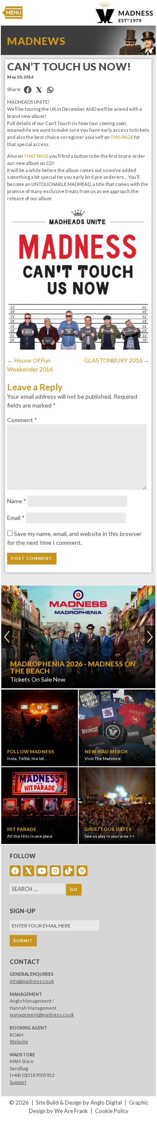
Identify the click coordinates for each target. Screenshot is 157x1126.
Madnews (36, 40)
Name (16, 500)
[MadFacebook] (15, 870)
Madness (124, 12)
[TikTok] (68, 870)
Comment (22, 419)
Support (18, 1082)
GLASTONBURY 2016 (116, 360)
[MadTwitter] (28, 870)
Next (149, 636)
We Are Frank (71, 1111)
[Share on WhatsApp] (50, 90)
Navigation (12, 12)
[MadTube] (41, 870)
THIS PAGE (122, 137)
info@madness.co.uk (32, 981)
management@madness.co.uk (42, 1014)
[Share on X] (39, 90)
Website (19, 1041)
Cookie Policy (112, 1111)
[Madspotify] (82, 870)
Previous (6, 636)
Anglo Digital (106, 1102)
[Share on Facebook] (27, 90)
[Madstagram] (55, 870)
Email (16, 517)
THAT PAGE (36, 156)
